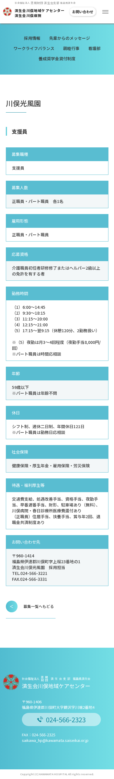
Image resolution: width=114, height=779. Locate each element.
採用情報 (32, 38)
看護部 (94, 48)
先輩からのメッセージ (69, 38)
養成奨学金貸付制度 (57, 58)
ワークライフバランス (33, 48)
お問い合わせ (82, 11)
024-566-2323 (66, 719)
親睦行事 (71, 48)
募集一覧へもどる (32, 606)
